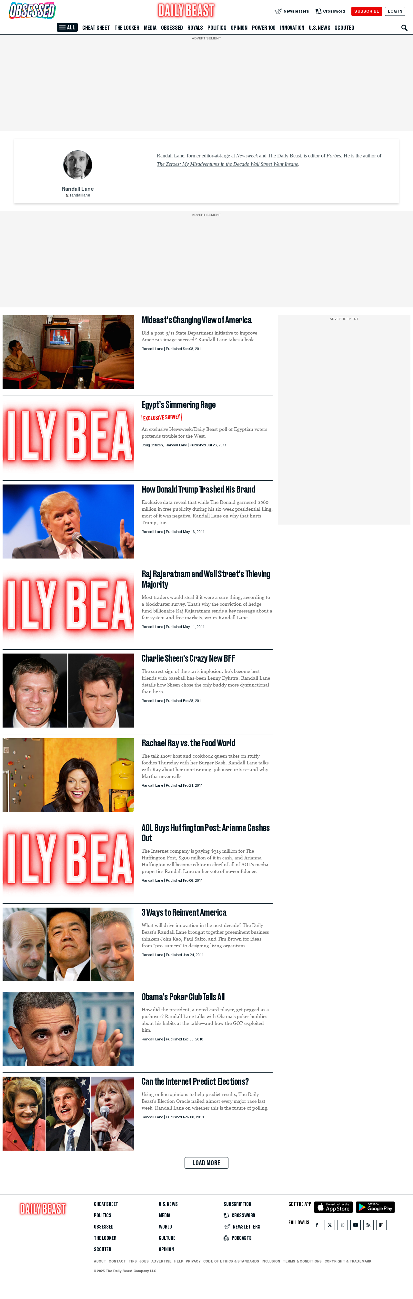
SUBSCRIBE (366, 11)
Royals (195, 28)
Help (178, 1261)
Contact (117, 1261)
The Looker (127, 28)
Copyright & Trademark (348, 1261)
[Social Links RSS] (368, 1226)
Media (150, 28)
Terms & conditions (302, 1261)
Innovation (292, 28)
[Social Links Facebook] (317, 1226)
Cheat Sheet (96, 28)
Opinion (239, 28)
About (100, 1261)
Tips (132, 1261)
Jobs (144, 1261)
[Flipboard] (381, 1226)
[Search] (404, 28)
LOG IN (395, 11)
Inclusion (271, 1261)
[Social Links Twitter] (330, 1226)
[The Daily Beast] (186, 11)
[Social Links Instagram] (342, 1226)
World (165, 1227)
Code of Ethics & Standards (231, 1261)
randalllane (80, 195)
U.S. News (319, 28)
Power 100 (264, 28)
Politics (216, 28)
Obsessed (172, 28)
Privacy (193, 1261)
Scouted (344, 28)
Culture (167, 1238)
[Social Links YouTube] (355, 1226)
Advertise (161, 1261)
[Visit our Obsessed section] (53, 11)
